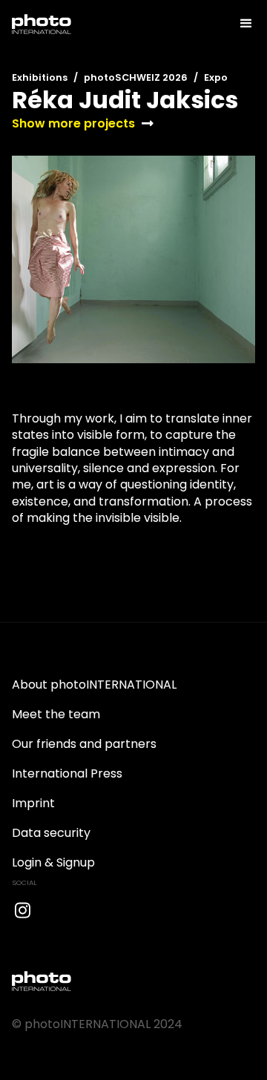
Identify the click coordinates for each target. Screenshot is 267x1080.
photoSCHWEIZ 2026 (136, 77)
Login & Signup (53, 862)
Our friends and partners (84, 743)
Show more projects (73, 124)
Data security (51, 832)
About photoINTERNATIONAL (94, 684)
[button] (239, 23)
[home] (41, 23)
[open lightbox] (133, 259)
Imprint (33, 803)
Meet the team (56, 714)
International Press (67, 773)
